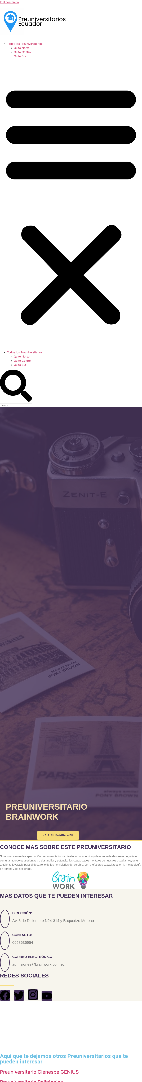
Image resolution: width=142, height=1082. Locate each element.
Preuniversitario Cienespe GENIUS (39, 1072)
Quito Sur (20, 56)
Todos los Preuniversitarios (24, 43)
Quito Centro (22, 52)
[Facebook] (5, 995)
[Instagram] (33, 994)
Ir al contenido (9, 2)
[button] (71, 204)
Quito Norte (21, 48)
